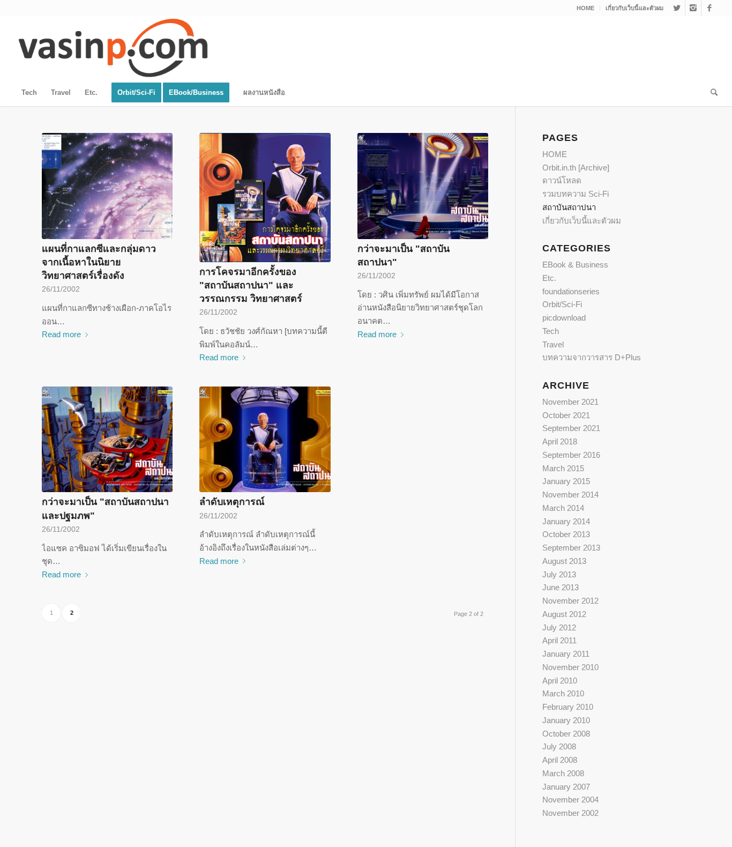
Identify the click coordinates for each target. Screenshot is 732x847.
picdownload (564, 317)
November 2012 (570, 600)
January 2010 (566, 720)
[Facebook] (709, 8)
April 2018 (559, 441)
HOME (585, 8)
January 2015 (566, 481)
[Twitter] (677, 8)
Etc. (549, 278)
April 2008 (559, 759)
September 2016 (571, 454)
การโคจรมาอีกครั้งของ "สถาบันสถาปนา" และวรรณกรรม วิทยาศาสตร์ (250, 285)
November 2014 (570, 494)
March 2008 (563, 773)
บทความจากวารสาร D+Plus (591, 357)
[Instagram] (693, 8)
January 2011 (565, 653)
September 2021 (571, 428)
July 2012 (559, 627)
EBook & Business (575, 264)
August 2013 (564, 561)
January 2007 (566, 786)
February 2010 (567, 706)
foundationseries (571, 291)
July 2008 (559, 746)
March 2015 (563, 468)
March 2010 (563, 693)
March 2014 (563, 507)
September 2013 (571, 547)
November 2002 (570, 813)
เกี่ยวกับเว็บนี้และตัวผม (634, 8)
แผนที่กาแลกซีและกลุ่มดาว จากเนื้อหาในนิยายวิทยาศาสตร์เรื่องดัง (99, 262)
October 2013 (566, 534)
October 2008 (566, 733)
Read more (61, 334)
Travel (553, 344)
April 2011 (559, 640)
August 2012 (564, 614)
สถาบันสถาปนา (569, 207)
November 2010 (570, 667)
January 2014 (566, 521)
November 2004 (570, 799)
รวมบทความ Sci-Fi (575, 193)
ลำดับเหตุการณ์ (232, 501)
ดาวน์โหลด (561, 180)
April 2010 (559, 680)
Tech (550, 331)
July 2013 (559, 574)
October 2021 (566, 415)
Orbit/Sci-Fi (562, 304)
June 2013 (560, 587)
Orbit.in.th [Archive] (575, 167)
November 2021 (570, 401)
